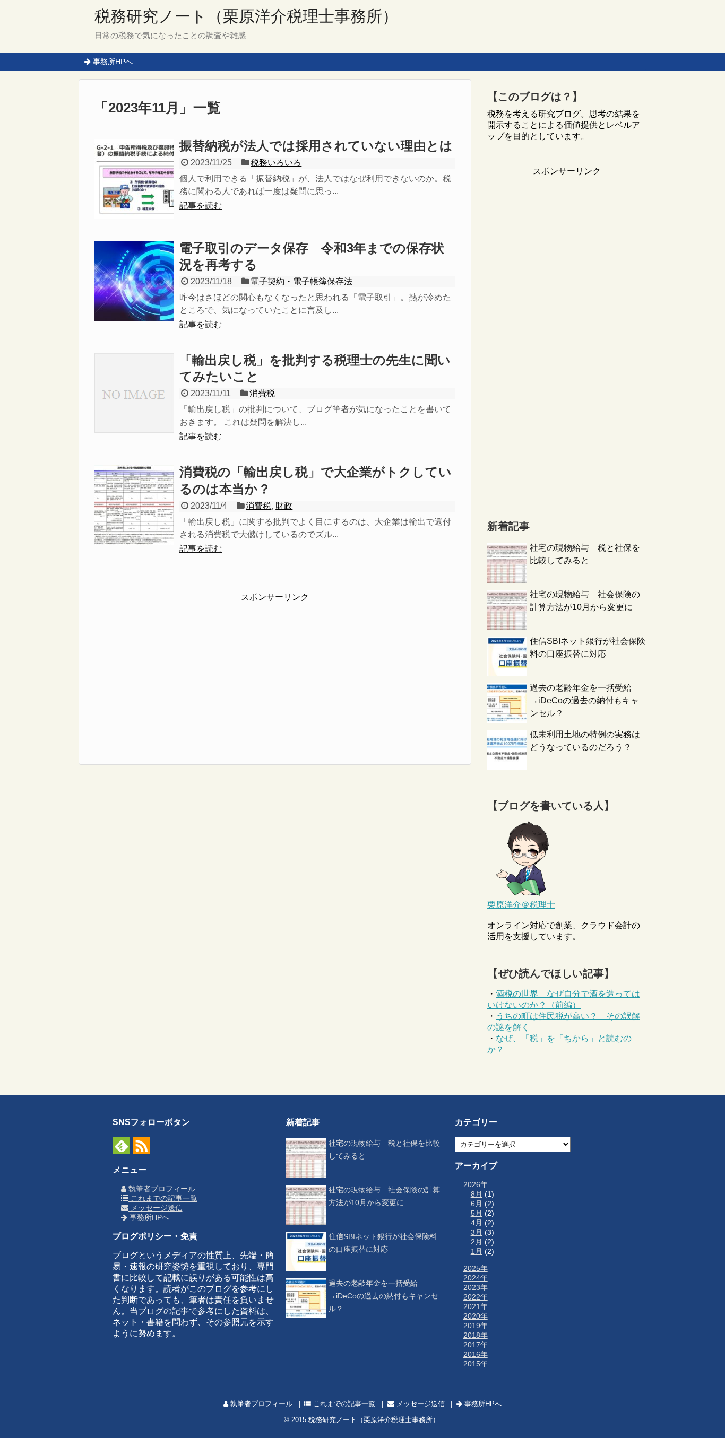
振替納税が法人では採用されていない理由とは (316, 145)
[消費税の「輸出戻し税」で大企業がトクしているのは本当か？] (134, 505)
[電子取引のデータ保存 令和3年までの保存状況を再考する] (134, 281)
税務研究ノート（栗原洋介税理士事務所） (246, 16)
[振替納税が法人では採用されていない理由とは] (134, 179)
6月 (476, 1203)
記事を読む (200, 205)
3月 (476, 1232)
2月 (476, 1241)
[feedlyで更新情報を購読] (121, 1145)
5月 (476, 1213)
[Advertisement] (275, 669)
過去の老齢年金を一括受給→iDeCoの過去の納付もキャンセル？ (584, 700)
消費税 (262, 393)
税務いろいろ (276, 162)
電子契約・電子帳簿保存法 (301, 281)
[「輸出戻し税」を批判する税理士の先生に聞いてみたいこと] (134, 393)
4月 (476, 1222)
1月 (476, 1251)
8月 (476, 1194)
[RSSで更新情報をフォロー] (141, 1145)
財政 (283, 505)
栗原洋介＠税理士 (521, 904)
